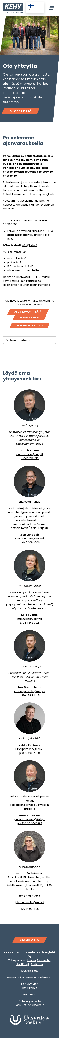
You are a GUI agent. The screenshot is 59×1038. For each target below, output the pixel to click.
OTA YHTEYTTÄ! (29, 939)
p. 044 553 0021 (29, 623)
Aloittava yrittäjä (27, 311)
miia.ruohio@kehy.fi (29, 619)
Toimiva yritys (29, 317)
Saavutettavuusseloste (29, 1005)
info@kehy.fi (29, 245)
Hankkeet (29, 994)
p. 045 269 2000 (29, 542)
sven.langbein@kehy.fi (29, 538)
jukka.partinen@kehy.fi (29, 749)
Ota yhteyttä (20, 111)
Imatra (31, 960)
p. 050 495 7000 (29, 753)
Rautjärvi (22, 964)
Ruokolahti (43, 960)
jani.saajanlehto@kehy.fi (29, 691)
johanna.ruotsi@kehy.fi (29, 902)
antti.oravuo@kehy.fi (29, 454)
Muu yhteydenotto (30, 325)
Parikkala (37, 964)
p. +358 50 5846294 (29, 823)
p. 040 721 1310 (29, 458)
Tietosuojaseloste (29, 1001)
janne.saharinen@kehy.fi (29, 819)
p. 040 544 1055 (29, 695)
